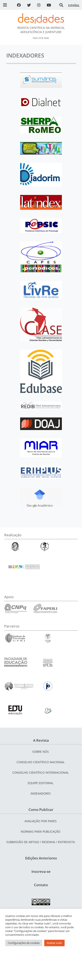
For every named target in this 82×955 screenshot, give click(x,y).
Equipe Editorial (40, 783)
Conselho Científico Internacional (40, 772)
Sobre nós (40, 752)
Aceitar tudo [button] (54, 943)
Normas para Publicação (40, 831)
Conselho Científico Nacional (41, 762)
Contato (41, 884)
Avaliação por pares (41, 821)
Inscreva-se (41, 871)
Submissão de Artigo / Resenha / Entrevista (40, 842)
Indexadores (41, 793)
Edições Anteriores (41, 858)
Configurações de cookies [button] (24, 943)
